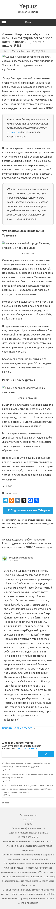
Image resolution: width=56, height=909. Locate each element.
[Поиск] (46, 754)
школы (13, 527)
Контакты (28, 819)
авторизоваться (27, 748)
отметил (15, 132)
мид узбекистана (24, 523)
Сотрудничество (28, 815)
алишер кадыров (36, 520)
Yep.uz (28, 6)
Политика (15, 520)
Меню (28, 22)
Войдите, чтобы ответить (17, 728)
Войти (5, 802)
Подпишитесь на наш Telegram (30, 510)
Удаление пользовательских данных (28, 832)
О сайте (28, 824)
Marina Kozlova (21, 51)
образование (40, 523)
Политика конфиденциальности (28, 828)
